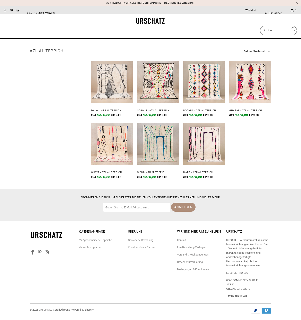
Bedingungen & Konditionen (193, 269)
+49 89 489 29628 (41, 12)
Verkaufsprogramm (90, 247)
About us (190, 30)
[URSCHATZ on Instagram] (18, 10)
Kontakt (181, 240)
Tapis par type (158, 30)
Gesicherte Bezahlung (140, 240)
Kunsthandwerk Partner (141, 247)
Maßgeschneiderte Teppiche (95, 240)
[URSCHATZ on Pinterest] (11, 10)
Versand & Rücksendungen (192, 254)
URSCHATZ (45, 309)
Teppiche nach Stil (120, 30)
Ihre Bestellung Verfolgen (191, 247)
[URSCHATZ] (150, 21)
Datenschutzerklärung (190, 261)
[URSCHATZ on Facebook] (5, 10)
